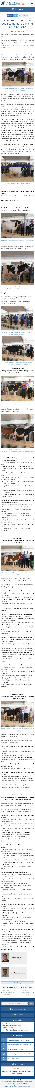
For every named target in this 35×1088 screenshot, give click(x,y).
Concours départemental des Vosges (18, 1040)
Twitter (16, 15)
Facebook (9, 15)
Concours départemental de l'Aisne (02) (19, 1054)
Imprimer (25, 15)
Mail (20, 15)
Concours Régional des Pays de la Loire (19, 1049)
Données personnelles (22, 1083)
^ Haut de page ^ (17, 983)
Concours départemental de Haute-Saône (20, 1045)
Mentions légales (12, 1083)
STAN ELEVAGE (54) (13, 1058)
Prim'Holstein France (17, 1080)
